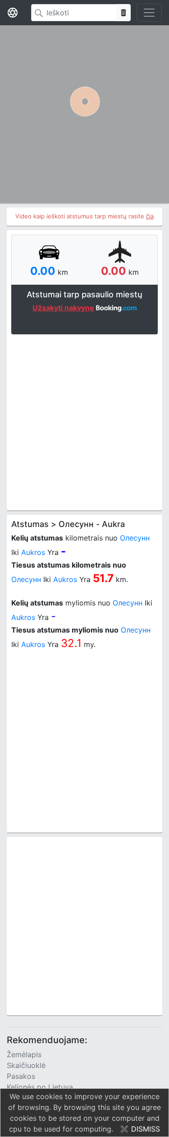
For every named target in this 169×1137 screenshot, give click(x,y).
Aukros (33, 552)
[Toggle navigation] (149, 13)
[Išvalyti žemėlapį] (123, 12)
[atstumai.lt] (12, 12)
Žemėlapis (24, 1054)
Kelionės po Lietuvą (40, 1086)
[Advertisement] (84, 421)
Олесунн (135, 537)
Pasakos (21, 1076)
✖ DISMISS (140, 1128)
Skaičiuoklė (26, 1065)
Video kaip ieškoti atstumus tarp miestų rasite (84, 216)
